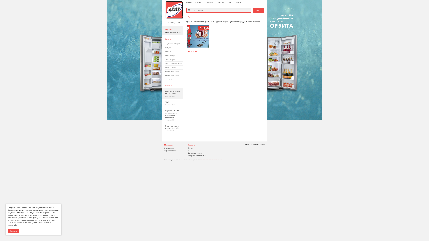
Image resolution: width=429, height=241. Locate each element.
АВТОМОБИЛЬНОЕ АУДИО (173, 63)
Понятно (13, 231)
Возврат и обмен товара (197, 155)
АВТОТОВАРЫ (170, 59)
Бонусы (229, 3)
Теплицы (168, 79)
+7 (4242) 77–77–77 (175, 23)
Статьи (190, 148)
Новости (168, 85)
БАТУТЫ (168, 48)
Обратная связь (170, 150)
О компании (200, 3)
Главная (189, 3)
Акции (190, 150)
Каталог (221, 3)
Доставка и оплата (195, 153)
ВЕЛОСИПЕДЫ (170, 55)
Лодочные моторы (172, 44)
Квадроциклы (170, 67)
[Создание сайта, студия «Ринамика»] (159, 153)
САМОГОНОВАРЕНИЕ (172, 71)
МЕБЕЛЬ (168, 52)
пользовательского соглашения (211, 160)
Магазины (211, 3)
